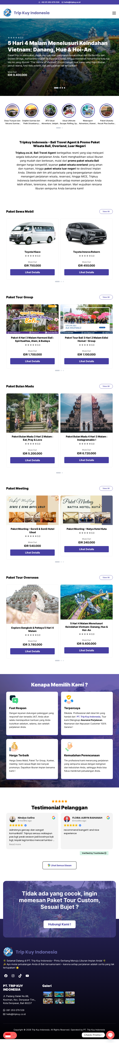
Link (59, 57)
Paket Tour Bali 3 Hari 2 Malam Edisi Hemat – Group (86, 339)
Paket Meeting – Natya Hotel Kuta (87, 528)
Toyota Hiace (32, 251)
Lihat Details (32, 272)
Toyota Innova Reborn (86, 251)
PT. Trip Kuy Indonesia (94, 1029)
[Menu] (114, 12)
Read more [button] (15, 844)
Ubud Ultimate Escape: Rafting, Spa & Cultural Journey (69, 123)
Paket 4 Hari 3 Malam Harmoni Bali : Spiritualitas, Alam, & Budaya (32, 339)
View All (106, 211)
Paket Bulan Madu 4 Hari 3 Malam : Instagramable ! (86, 438)
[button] (56, 87)
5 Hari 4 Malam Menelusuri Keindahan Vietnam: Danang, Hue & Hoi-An (86, 627)
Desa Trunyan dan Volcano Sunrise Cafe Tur (12, 123)
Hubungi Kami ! (59, 924)
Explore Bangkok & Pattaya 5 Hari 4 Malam (32, 629)
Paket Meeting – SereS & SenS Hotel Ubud (32, 530)
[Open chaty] (110, 1035)
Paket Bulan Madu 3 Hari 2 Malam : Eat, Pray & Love (32, 438)
